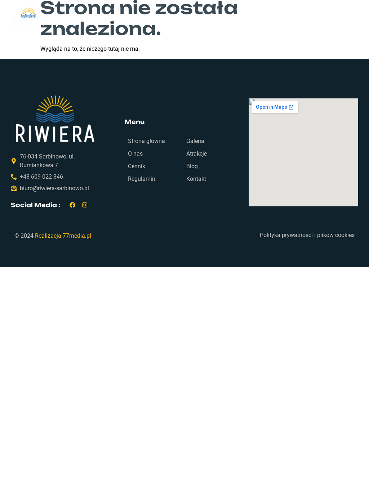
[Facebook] (72, 205)
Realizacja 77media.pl (63, 235)
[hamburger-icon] (331, 17)
